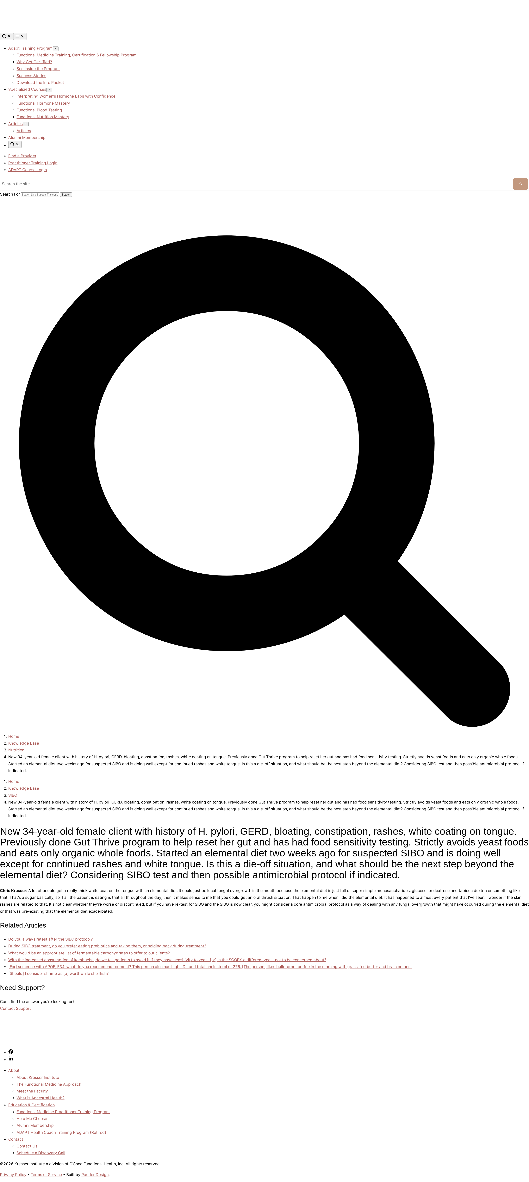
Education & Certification (31, 1105)
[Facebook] (10, 1052)
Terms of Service (46, 1174)
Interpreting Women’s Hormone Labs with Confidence (66, 96)
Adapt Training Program (30, 48)
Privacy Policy (13, 1174)
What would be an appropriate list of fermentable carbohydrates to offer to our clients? (89, 953)
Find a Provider (22, 156)
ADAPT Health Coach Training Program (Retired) (61, 1132)
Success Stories (31, 75)
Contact (15, 1139)
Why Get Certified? (34, 62)
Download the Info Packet (40, 82)
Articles (15, 123)
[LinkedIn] (10, 1059)
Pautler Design (95, 1174)
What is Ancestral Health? (40, 1098)
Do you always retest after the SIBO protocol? (50, 939)
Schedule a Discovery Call (41, 1153)
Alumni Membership (26, 137)
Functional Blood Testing (39, 110)
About (13, 1070)
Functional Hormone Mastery (43, 103)
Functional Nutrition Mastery (43, 117)
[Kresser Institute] (31, 1041)
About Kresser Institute (38, 1077)
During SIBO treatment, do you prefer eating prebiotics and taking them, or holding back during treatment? (107, 946)
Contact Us (27, 1146)
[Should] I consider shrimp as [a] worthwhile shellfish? (58, 973)
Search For (10, 194)
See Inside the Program (38, 68)
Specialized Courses (27, 89)
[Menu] (19, 36)
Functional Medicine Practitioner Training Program (63, 1111)
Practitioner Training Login (32, 163)
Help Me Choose (32, 1118)
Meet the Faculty (32, 1091)
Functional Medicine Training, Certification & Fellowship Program (77, 55)
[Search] (6, 36)
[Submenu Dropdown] (55, 49)
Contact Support (15, 1008)
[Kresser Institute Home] (31, 29)
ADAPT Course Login (27, 169)
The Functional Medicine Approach (49, 1084)
